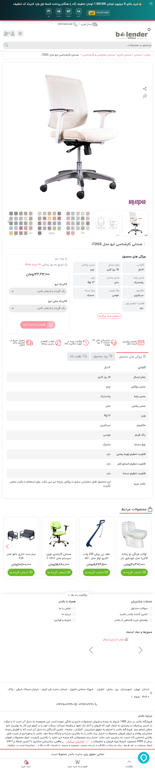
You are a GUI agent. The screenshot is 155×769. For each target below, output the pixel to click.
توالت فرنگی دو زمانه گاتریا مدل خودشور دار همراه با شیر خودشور (134, 556)
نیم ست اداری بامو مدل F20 (21, 556)
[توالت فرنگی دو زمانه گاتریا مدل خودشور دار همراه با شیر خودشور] (134, 534)
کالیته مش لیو (57, 301)
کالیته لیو (61, 284)
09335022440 (65, 24)
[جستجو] (6, 45)
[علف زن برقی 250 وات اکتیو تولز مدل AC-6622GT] (96, 534)
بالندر (147, 55)
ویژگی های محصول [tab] (131, 357)
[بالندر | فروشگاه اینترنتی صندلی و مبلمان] (133, 33)
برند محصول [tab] (101, 357)
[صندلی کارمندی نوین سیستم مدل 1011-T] (59, 534)
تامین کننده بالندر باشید (134, 614)
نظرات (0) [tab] (76, 357)
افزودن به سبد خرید (33, 324)
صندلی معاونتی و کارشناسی (99, 55)
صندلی (138, 55)
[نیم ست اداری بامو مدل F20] (21, 534)
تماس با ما (65, 608)
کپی (92, 12)
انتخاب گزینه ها (132, 572)
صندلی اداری (124, 55)
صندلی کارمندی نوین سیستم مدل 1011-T (58, 556)
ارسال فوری (86, 24)
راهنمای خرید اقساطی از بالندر (131, 620)
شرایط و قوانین (62, 620)
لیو (56, 258)
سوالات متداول (139, 608)
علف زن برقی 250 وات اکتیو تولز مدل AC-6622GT (96, 556)
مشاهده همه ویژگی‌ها (109, 316)
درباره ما (66, 614)
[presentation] (9, 221)
